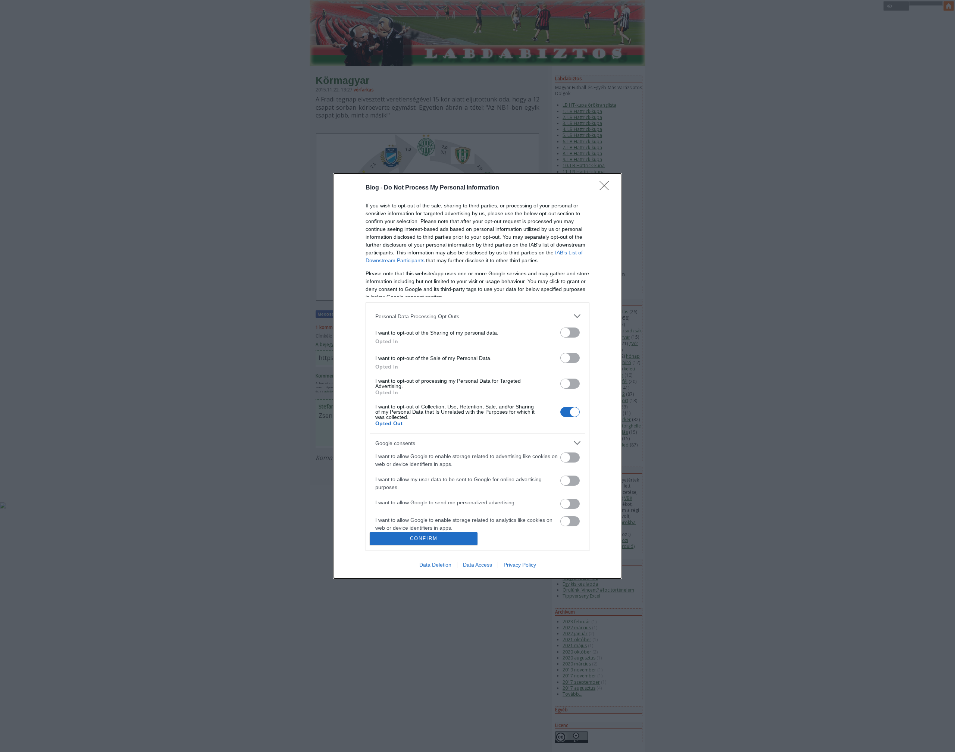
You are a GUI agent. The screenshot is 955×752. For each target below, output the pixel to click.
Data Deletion (435, 565)
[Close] (606, 188)
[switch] (570, 333)
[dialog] (477, 376)
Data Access (477, 565)
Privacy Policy (520, 565)
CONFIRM (424, 538)
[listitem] (477, 316)
